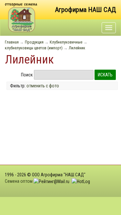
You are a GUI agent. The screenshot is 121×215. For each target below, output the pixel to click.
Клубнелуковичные (66, 42)
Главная (12, 42)
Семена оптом (19, 181)
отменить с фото (42, 85)
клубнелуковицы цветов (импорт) (34, 47)
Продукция (34, 42)
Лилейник (77, 47)
